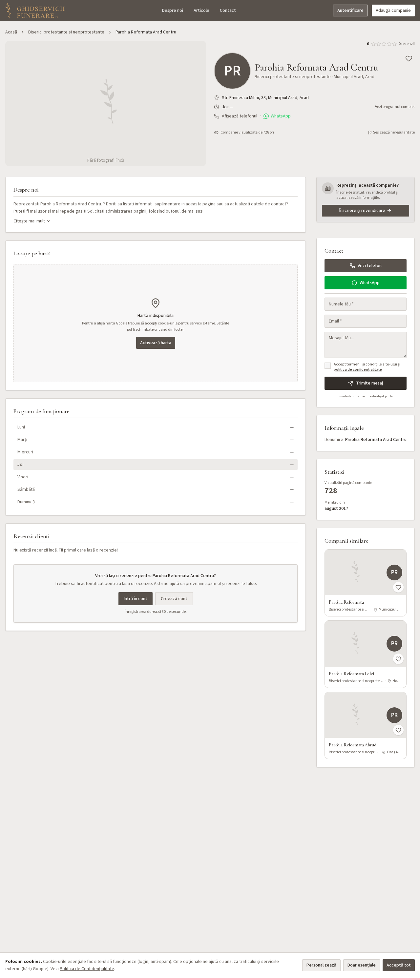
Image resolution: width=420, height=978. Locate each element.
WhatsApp (281, 116)
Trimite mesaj (369, 383)
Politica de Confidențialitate (87, 969)
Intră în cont (135, 598)
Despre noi (172, 10)
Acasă (11, 32)
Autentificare (350, 10)
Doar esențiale (361, 965)
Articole (201, 10)
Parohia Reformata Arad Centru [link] (146, 32)
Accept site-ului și (367, 367)
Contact (228, 10)
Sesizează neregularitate (394, 132)
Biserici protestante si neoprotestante (66, 32)
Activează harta (155, 343)
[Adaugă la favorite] (409, 58)
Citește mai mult (29, 221)
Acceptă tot (399, 965)
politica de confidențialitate (358, 369)
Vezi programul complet (395, 107)
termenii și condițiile (364, 364)
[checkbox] (328, 366)
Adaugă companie (393, 10)
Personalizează (321, 965)
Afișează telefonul (239, 116)
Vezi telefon (370, 265)
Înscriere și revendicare (362, 210)
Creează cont (174, 598)
